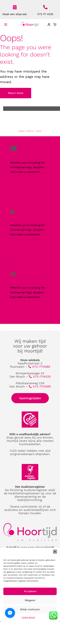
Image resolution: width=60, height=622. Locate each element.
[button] (55, 551)
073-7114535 (42, 376)
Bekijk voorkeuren (30, 609)
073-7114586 (41, 366)
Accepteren (30, 591)
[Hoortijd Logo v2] (29, 23)
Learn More (17, 187)
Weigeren (30, 600)
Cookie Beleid (28, 617)
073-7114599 (42, 386)
